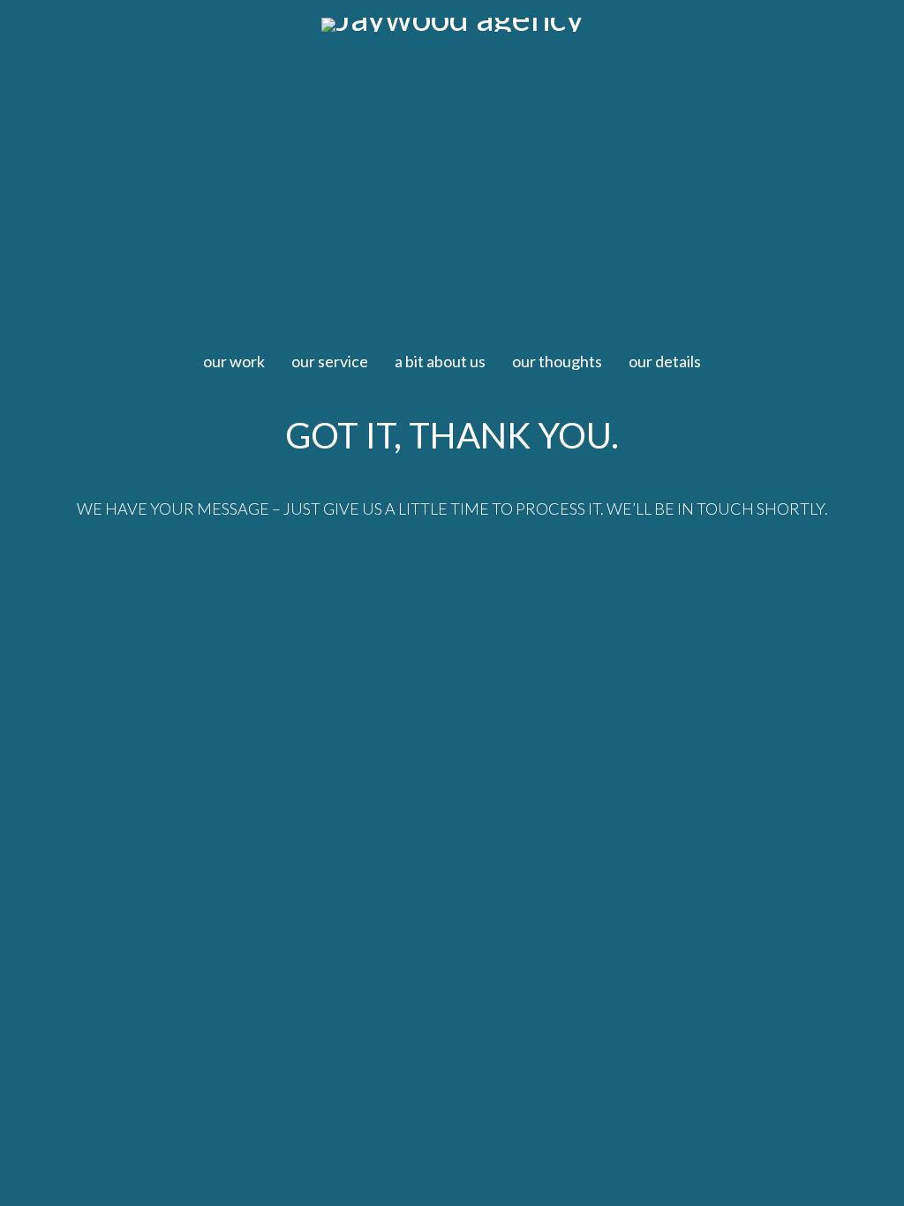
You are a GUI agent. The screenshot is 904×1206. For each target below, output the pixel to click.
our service (329, 361)
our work (234, 361)
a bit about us (440, 361)
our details (665, 361)
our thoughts (557, 361)
